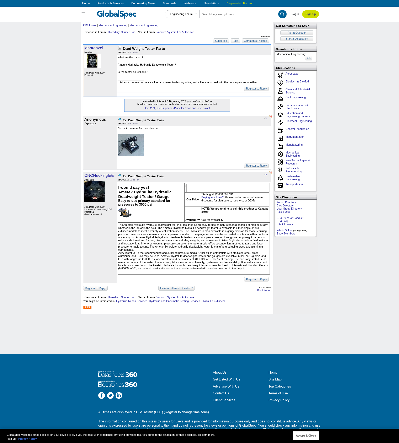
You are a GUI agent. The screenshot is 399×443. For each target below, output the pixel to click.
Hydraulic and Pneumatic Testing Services (174, 301)
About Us (220, 372)
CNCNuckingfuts (99, 175)
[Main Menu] (84, 14)
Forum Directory (286, 202)
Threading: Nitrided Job (121, 32)
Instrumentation (295, 136)
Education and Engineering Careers (298, 115)
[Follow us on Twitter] (110, 396)
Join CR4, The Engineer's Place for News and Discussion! (177, 108)
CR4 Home (89, 25)
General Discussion (297, 128)
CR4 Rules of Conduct (290, 218)
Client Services (224, 400)
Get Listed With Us (226, 379)
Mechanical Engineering (113, 25)
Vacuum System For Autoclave (175, 32)
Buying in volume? (212, 197)
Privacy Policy (278, 400)
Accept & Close (306, 435)
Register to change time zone (186, 412)
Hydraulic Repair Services (131, 301)
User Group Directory (289, 208)
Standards (169, 3)
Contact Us (221, 393)
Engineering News (143, 3)
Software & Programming (294, 170)
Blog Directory (285, 205)
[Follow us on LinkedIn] (119, 396)
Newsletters (211, 3)
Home (86, 3)
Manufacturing (294, 144)
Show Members (286, 233)
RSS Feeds (284, 211)
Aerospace (292, 73)
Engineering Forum (239, 3)
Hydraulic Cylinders (213, 301)
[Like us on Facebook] (101, 396)
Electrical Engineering (299, 121)
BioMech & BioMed (297, 81)
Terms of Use (278, 393)
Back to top (264, 290)
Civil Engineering (296, 97)
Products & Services (110, 3)
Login (295, 14)
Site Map (275, 379)
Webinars (190, 3)
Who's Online (284, 230)
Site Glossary (285, 224)
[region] (199, 436)
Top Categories (279, 386)
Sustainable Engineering (293, 178)
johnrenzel (93, 48)
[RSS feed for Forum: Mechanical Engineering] (87, 307)
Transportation (294, 184)
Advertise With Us (226, 386)
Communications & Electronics (297, 107)
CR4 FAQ (282, 221)
